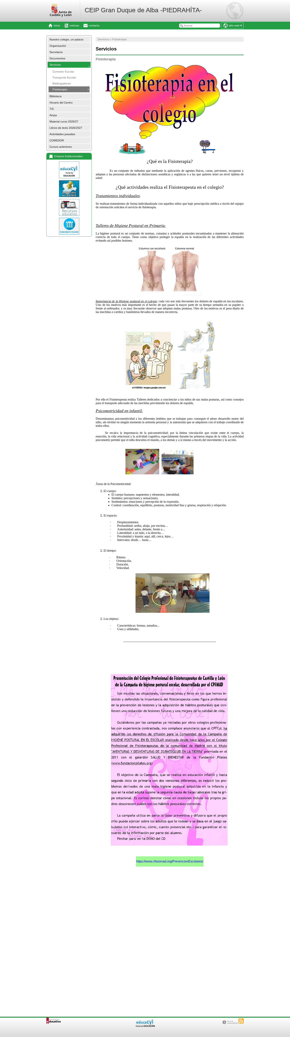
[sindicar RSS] (241, 1021)
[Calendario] (69, 226)
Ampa (53, 115)
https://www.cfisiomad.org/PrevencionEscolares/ (169, 861)
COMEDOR (57, 140)
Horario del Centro (61, 102)
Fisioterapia (59, 89)
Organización (58, 45)
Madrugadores (61, 83)
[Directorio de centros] (69, 188)
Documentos (57, 58)
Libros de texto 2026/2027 (66, 127)
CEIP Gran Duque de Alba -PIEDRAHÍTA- (143, 10)
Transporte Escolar (64, 77)
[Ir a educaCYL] (145, 1026)
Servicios (55, 64)
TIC (52, 108)
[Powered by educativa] (53, 1021)
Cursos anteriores (61, 146)
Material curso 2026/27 (64, 121)
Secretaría (56, 52)
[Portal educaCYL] (69, 170)
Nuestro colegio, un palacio (66, 39)
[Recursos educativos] (69, 207)
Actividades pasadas (62, 134)
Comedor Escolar (63, 71)
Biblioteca (56, 96)
